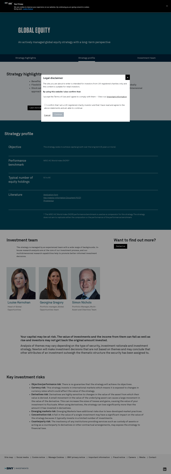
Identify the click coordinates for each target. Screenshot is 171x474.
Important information (117, 96)
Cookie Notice (28, 9)
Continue (58, 114)
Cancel (47, 115)
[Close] (167, 6)
